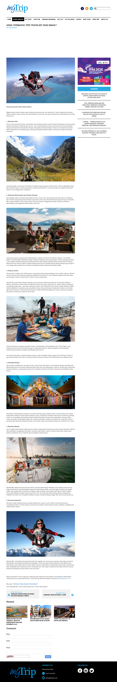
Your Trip (36, 19)
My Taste (28, 19)
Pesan (8, 647)
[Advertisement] (58, 44)
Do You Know (69, 19)
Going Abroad (18, 19)
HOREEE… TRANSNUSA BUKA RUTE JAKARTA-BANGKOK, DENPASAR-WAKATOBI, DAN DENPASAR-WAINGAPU (94, 123)
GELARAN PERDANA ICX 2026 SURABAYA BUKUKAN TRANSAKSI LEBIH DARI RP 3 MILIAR (94, 133)
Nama (8, 634)
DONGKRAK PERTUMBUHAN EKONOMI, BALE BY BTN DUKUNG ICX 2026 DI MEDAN (94, 114)
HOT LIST (60, 19)
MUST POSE (87, 19)
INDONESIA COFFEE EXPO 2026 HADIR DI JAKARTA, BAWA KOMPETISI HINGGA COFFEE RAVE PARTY (94, 95)
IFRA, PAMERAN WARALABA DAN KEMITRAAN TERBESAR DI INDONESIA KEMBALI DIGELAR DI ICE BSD (94, 105)
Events (78, 19)
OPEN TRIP (95, 19)
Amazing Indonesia (48, 19)
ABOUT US (104, 19)
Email (8, 641)
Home (9, 19)
